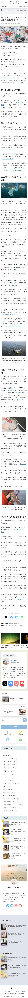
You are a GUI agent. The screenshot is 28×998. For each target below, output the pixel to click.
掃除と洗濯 (8, 789)
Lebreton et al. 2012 (8, 314)
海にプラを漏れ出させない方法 (13, 805)
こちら (14, 677)
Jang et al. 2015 (14, 220)
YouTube (22, 686)
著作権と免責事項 (20, 991)
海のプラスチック (9, 795)
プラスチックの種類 (10, 764)
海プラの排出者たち (10, 811)
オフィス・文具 (9, 774)
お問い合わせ (20, 734)
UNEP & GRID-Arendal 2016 (13, 170)
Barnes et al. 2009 (7, 159)
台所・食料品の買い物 (11, 783)
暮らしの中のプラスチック (12, 768)
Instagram (16, 686)
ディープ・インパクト (11, 798)
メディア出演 (20, 742)
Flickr (20, 360)
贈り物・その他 (9, 792)
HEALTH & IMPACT (10, 758)
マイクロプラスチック (12, 626)
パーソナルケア (9, 777)
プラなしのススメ (5, 6)
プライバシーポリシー (10, 993)
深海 (21, 626)
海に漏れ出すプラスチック (12, 808)
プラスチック (14, 6)
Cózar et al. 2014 (11, 390)
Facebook (11, 686)
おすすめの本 (7, 742)
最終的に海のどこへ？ (15, 623)
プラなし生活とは (7, 734)
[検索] (25, 720)
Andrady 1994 (6, 150)
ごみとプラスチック (10, 761)
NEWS (5, 752)
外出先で (7, 786)
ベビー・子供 (8, 780)
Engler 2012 (15, 269)
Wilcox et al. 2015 (19, 83)
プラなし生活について (9, 991)
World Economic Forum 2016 (10, 78)
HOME (15, 988)
